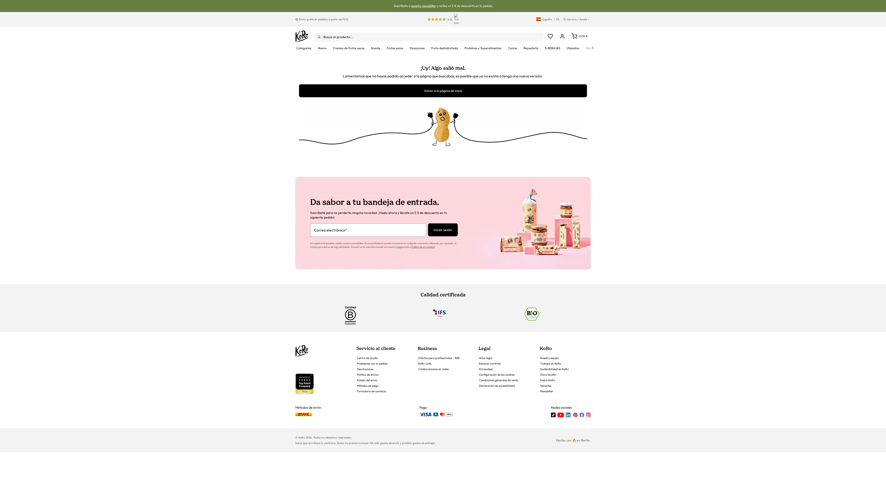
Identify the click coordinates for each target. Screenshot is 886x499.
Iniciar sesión (443, 230)
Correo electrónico (330, 230)
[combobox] (429, 37)
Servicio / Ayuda (577, 19)
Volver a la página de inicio (443, 91)
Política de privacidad (422, 247)
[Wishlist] (550, 36)
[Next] (592, 48)
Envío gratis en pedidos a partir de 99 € (323, 19)
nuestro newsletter (423, 6)
